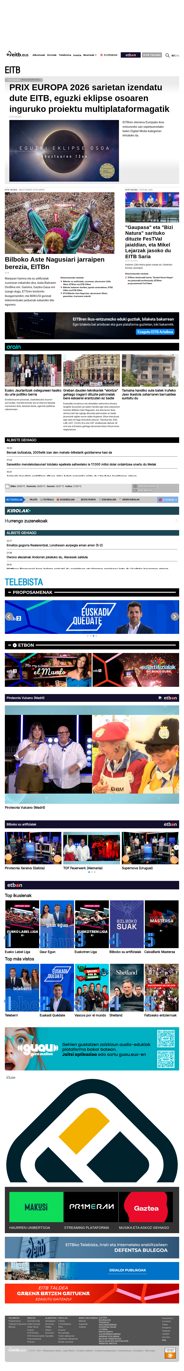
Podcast (30, 1342)
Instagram (166, 1327)
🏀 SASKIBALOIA (66, 499)
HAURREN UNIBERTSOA (29, 1228)
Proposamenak (32, 592)
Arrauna (61, 1330)
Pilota (60, 1327)
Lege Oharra (69, 1351)
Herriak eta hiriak (109, 1336)
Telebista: (14, 1318)
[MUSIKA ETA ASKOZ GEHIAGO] (146, 1206)
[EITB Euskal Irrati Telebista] (18, 54)
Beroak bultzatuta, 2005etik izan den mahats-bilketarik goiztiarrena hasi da (59, 452)
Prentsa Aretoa (108, 1343)
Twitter (165, 1324)
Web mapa (150, 1351)
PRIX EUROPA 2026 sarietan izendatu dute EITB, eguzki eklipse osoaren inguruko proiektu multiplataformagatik (89, 98)
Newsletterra (167, 1318)
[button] (87, 636)
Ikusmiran (49, 1333)
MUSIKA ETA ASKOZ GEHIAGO (144, 1228)
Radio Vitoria (32, 1327)
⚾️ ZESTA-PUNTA (87, 499)
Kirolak (52, 55)
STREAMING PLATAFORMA (86, 1228)
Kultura (48, 1330)
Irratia (77, 55)
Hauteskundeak (108, 1325)
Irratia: (31, 1318)
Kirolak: (63, 1318)
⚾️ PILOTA (32, 499)
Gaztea (30, 1330)
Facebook (166, 1321)
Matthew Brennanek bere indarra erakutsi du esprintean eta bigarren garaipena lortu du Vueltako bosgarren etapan (87, 569)
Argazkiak (83, 1324)
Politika (48, 1327)
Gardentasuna (125, 1351)
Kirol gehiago (63, 1333)
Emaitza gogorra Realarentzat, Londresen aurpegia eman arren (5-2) (55, 545)
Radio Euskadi (33, 1324)
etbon (26, 645)
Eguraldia (49, 1336)
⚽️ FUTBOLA (47, 499)
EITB (12, 70)
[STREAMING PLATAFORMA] (91, 1206)
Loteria (103, 1329)
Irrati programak (34, 1339)
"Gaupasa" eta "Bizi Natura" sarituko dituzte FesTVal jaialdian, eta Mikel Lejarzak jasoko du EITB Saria (149, 241)
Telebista (65, 55)
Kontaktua (138, 1351)
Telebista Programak (17, 1324)
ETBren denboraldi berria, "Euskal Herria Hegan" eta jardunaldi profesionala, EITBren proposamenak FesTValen (150, 280)
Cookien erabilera (84, 1351)
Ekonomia (49, 1324)
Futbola (61, 1321)
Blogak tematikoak (110, 1339)
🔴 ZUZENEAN (166, 499)
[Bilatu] (167, 55)
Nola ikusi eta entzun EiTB (113, 1341)
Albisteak (39, 55)
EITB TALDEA (152, 55)
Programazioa (14, 1321)
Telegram (166, 1331)
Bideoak (11, 1327)
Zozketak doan (107, 1327)
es (177, 55)
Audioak (82, 1327)
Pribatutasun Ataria (52, 1351)
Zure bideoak (145, 490)
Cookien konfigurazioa (105, 1351)
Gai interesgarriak (110, 1334)
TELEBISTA (24, 582)
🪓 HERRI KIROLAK (129, 499)
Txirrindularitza (64, 1324)
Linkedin (165, 1334)
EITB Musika (32, 1333)
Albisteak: (51, 1318)
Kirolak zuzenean (65, 1342)
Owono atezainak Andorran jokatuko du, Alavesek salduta (47, 557)
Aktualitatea (50, 1321)
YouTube (166, 1337)
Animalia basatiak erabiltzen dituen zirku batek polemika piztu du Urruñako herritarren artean (72, 476)
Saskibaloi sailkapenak (68, 1339)
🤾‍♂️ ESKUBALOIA (107, 499)
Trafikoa (104, 1322)
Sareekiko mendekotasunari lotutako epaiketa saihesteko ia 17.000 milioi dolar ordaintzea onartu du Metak (81, 464)
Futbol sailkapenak (66, 1336)
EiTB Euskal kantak (35, 1336)
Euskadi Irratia (33, 1321)
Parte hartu (106, 1332)
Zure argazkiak (147, 486)
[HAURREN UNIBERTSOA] (36, 1206)
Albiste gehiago (21, 440)
